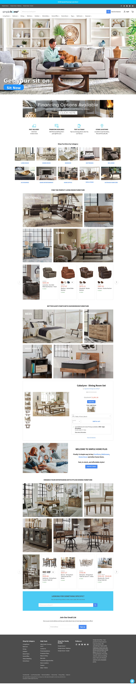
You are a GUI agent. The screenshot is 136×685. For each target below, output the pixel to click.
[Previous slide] (4, 56)
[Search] (108, 11)
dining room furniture (98, 650)
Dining (24, 649)
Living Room (26, 644)
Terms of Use (54, 675)
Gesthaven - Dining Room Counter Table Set (49, 579)
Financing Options (45, 651)
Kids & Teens (26, 654)
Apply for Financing (116, 11)
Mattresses (105, 454)
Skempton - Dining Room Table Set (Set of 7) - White (86, 575)
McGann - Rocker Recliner (105, 288)
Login (127, 12)
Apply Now (91, 402)
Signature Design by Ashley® (92, 389)
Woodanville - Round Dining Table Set (103, 579)
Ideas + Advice (44, 668)
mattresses (96, 648)
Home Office (26, 656)
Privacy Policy (62, 675)
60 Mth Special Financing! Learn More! (68, 2)
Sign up (82, 627)
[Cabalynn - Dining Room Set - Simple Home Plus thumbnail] (28, 394)
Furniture (97, 454)
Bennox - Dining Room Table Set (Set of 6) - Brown (67, 576)
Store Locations (44, 663)
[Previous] (19, 282)
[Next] (116, 282)
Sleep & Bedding (27, 658)
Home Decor (83, 457)
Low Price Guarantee (35, 675)
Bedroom (25, 647)
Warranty (42, 658)
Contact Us (43, 649)
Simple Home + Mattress (15, 6)
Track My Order (26, 675)
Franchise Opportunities (46, 660)
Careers (42, 665)
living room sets (103, 648)
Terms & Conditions (46, 675)
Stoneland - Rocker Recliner (84, 289)
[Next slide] (131, 56)
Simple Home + (5, 6)
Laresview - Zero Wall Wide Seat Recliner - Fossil (49, 286)
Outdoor (25, 651)
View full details (91, 438)
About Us (68, 675)
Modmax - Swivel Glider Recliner (67, 289)
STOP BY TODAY (91, 466)
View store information (80, 432)
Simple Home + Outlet (28, 6)
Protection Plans (44, 653)
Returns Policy (44, 656)
